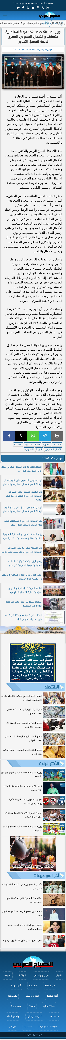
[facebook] (9, 436)
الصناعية (18, 445)
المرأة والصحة (32, 996)
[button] (4, 663)
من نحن (12, 1027)
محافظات (54, 1016)
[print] (57, 436)
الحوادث (7, 975)
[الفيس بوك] (23, 7)
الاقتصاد (45, 23)
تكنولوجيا (12, 996)
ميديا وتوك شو (41, 975)
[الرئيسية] (18, 7)
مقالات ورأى (49, 1006)
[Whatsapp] (42, 7)
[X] (21, 436)
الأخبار (59, 975)
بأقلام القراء (13, 1016)
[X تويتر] (28, 7)
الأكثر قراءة (49, 763)
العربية (39, 449)
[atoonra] (33, 630)
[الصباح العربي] (50, 15)
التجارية (46, 445)
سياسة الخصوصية (48, 1027)
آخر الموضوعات (46, 875)
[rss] (47, 7)
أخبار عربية (16, 986)
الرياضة (22, 975)
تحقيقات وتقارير (34, 1016)
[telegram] (45, 436)
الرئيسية (56, 23)
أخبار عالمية (52, 996)
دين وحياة (16, 1006)
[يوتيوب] (33, 7)
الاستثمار (57, 445)
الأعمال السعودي (53, 449)
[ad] (33, 681)
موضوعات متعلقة (52, 458)
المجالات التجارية (33, 445)
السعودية (29, 449)
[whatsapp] (33, 436)
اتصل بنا (28, 1027)
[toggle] (4, 15)
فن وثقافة (50, 986)
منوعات (32, 1006)
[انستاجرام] (37, 7)
